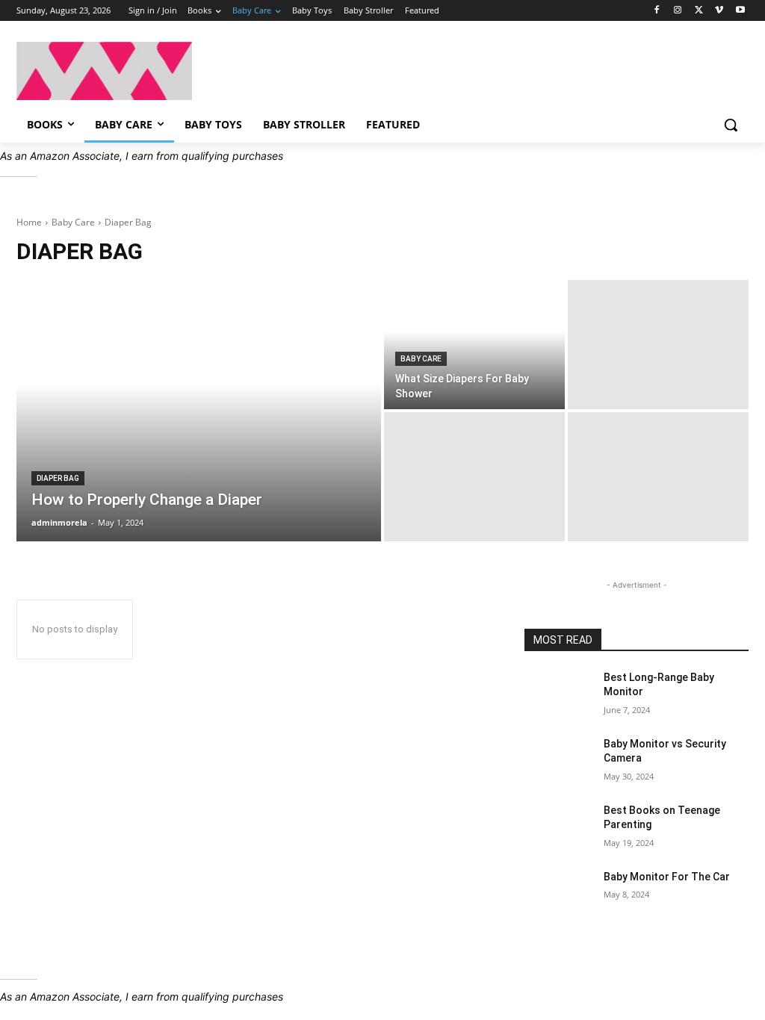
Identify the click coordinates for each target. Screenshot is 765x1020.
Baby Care (73, 222)
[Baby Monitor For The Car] (558, 893)
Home (29, 222)
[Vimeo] (719, 10)
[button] (731, 125)
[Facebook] (657, 10)
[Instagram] (678, 10)
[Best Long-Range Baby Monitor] (558, 694)
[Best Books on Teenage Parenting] (558, 826)
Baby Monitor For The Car (667, 877)
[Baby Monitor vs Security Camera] (558, 760)
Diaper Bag (58, 478)
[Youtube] (740, 10)
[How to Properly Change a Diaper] (198, 410)
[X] (698, 10)
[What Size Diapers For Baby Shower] (474, 344)
